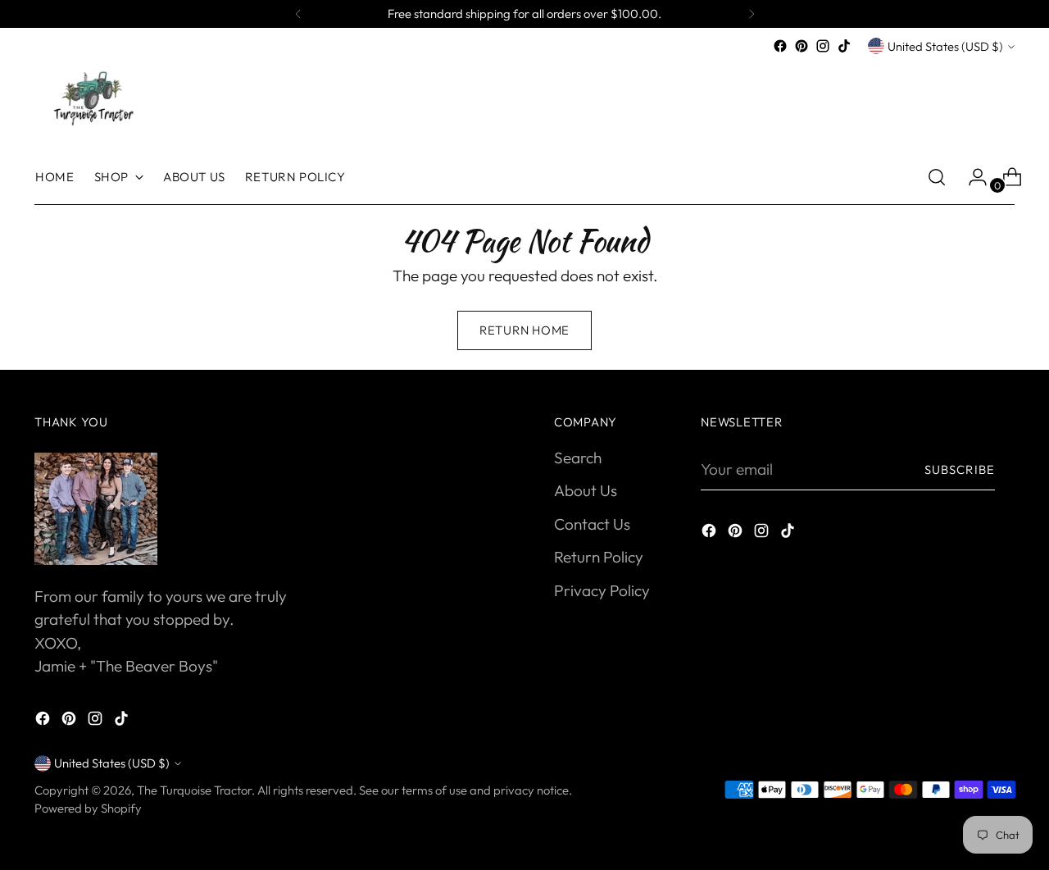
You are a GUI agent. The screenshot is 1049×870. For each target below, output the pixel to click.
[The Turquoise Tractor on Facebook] (780, 46)
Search (578, 457)
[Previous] (298, 14)
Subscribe (959, 469)
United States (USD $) (945, 46)
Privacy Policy (602, 590)
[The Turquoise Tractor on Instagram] (822, 46)
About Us (585, 490)
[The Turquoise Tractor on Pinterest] (801, 46)
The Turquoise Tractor (194, 790)
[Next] (751, 14)
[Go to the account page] (971, 177)
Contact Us (592, 524)
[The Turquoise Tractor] (91, 97)
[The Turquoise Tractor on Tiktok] (844, 46)
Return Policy (598, 557)
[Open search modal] (936, 177)
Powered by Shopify (88, 808)
